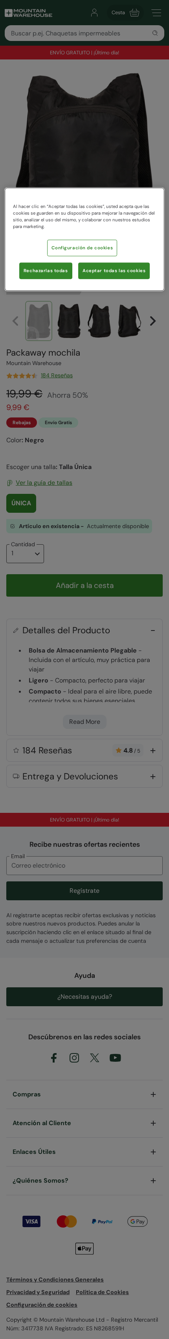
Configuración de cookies (82, 248)
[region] (84, 239)
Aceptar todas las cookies (114, 271)
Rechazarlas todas (46, 271)
